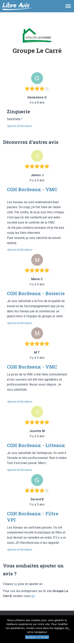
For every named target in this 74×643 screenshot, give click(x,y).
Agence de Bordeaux (19, 125)
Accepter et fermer (37, 637)
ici (15, 584)
